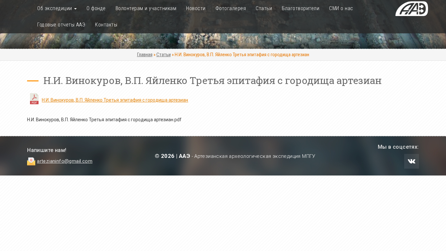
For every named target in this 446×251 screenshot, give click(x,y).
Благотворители (300, 8)
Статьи (264, 8)
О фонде (96, 8)
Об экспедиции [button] (55, 8)
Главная (144, 55)
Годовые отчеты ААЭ (61, 25)
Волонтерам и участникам (146, 8)
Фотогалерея (230, 8)
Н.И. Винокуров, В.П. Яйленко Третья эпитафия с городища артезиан (115, 100)
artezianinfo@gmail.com (64, 161)
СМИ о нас (341, 8)
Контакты (106, 25)
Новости (196, 8)
